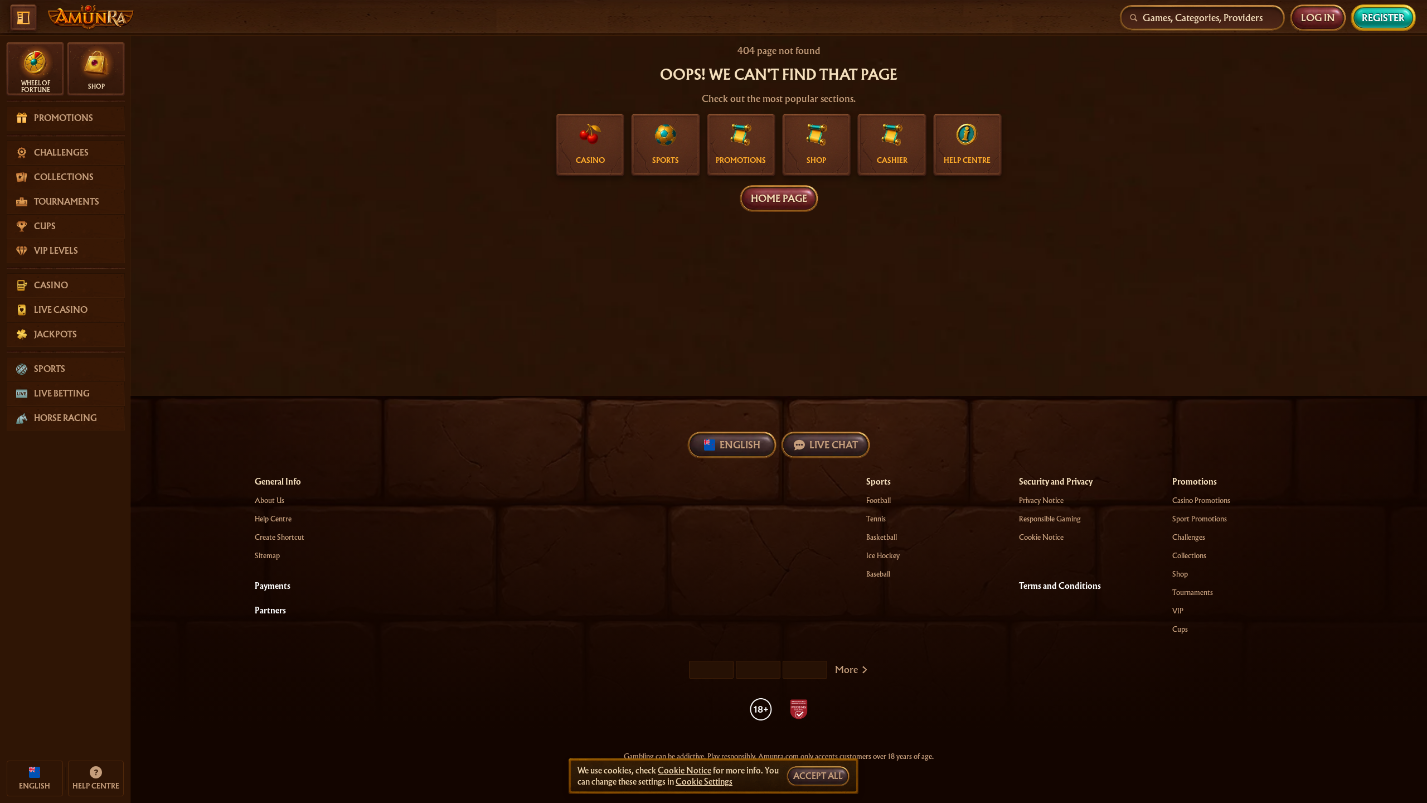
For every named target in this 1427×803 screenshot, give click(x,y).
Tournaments (1192, 592)
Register (1383, 17)
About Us (269, 500)
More (846, 669)
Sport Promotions (1199, 519)
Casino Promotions (1201, 500)
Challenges (1188, 537)
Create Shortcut (279, 537)
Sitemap (267, 555)
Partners (270, 610)
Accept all (818, 776)
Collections (1189, 555)
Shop (1180, 574)
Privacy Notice (1041, 500)
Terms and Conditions (1060, 586)
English (740, 444)
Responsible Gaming (1050, 519)
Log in (1318, 17)
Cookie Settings (704, 781)
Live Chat (833, 444)
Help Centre (273, 519)
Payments (272, 586)
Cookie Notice (1041, 537)
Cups (1180, 629)
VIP (1177, 611)
